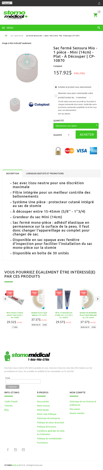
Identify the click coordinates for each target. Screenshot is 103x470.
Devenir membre (77, 413)
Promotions (42, 443)
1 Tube (14, 327)
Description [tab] (12, 173)
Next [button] (97, 299)
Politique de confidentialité (49, 438)
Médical (11, 465)
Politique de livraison (46, 427)
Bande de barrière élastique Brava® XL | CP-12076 (88, 315)
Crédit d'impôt (11, 401)
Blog (6, 410)
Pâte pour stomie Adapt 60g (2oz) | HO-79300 (15, 315)
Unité (45, 325)
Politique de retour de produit (50, 422)
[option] (14, 104)
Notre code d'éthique (46, 414)
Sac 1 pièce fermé (17, 36)
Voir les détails (64, 114)
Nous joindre (43, 401)
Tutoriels (8, 406)
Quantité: (58, 120)
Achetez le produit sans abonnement (74, 87)
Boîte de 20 (36, 325)
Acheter (86, 134)
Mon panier (75, 409)
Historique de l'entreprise (48, 418)
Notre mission (43, 406)
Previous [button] (5, 299)
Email (8, 378)
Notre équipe (43, 410)
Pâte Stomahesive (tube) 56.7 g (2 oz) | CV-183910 (64, 315)
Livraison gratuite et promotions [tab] (45, 173)
